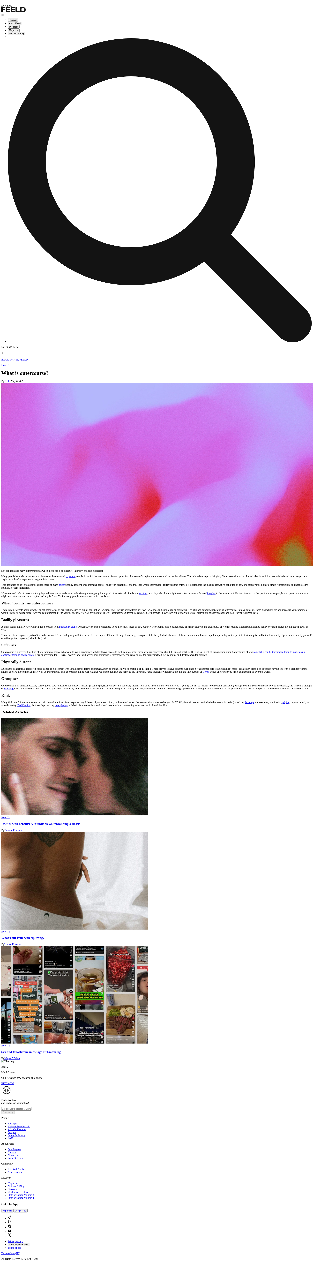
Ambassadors (15, 1172)
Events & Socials (16, 1169)
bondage (249, 702)
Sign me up (8, 1112)
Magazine (13, 30)
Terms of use (14, 1247)
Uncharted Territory (18, 1192)
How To (5, 365)
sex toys (143, 593)
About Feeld (15, 23)
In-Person (13, 27)
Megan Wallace (12, 1058)
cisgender (70, 576)
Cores (206, 671)
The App (13, 20)
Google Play (20, 1211)
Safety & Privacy (16, 1135)
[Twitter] (9, 1235)
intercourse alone (68, 626)
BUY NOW (7, 1083)
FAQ (10, 1138)
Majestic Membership (19, 1126)
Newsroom (13, 1155)
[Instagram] (10, 1222)
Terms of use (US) (10, 1253)
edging (286, 702)
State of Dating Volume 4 (21, 1197)
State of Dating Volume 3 (21, 1195)
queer (62, 584)
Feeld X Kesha (15, 1158)
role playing (61, 705)
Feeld (7, 381)
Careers (12, 1152)
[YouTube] (10, 1231)
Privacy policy (15, 1241)
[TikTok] (10, 1218)
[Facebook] (10, 1227)
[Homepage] (13, 11)
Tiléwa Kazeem (12, 944)
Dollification (23, 705)
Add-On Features (17, 1129)
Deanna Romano (13, 830)
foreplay (211, 593)
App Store (7, 1211)
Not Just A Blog (16, 33)
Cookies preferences (19, 1244)
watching (9, 688)
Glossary (12, 1189)
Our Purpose (14, 1149)
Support (12, 1132)
